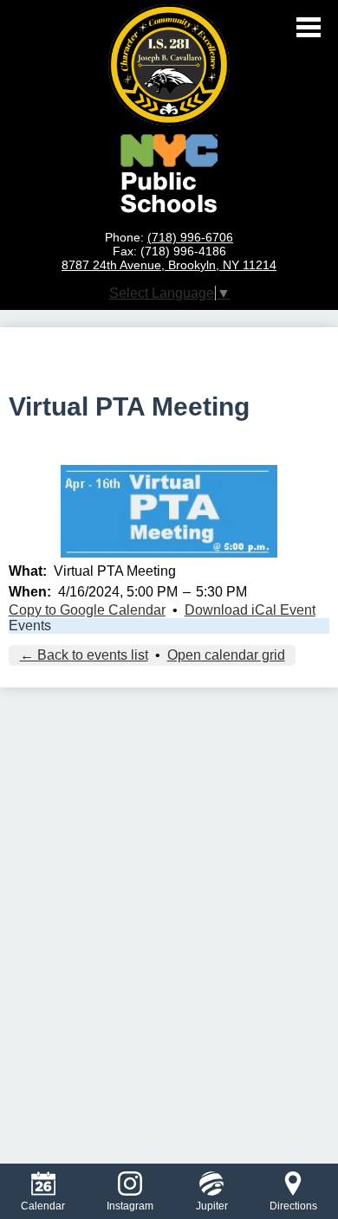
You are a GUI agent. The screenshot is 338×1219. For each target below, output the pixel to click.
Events (30, 625)
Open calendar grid (226, 655)
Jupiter (212, 1206)
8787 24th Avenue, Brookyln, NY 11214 (169, 265)
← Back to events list (84, 655)
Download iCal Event (250, 610)
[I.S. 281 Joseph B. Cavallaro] (169, 65)
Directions (293, 1206)
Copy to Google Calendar (87, 610)
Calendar (43, 1206)
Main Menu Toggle (308, 27)
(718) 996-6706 (190, 237)
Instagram (130, 1206)
